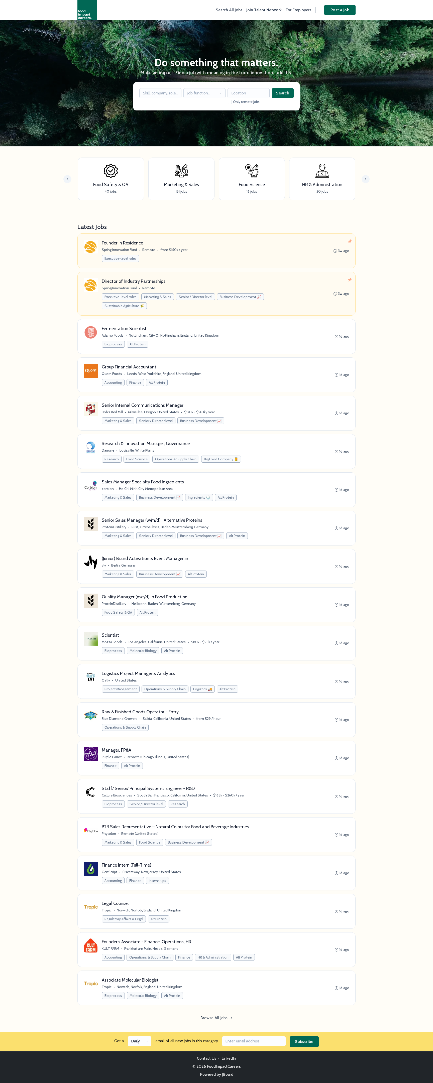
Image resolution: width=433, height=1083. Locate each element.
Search (282, 93)
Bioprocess (113, 344)
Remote (148, 249)
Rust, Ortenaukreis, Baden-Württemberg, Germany (170, 527)
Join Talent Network (264, 10)
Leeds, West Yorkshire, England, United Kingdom (164, 373)
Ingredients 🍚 (199, 497)
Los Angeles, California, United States (157, 642)
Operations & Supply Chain (175, 459)
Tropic (107, 910)
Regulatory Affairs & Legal (123, 919)
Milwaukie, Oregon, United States (153, 412)
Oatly (106, 680)
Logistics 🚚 (202, 689)
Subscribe (304, 1041)
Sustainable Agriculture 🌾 (124, 306)
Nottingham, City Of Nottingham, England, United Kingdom (174, 335)
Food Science (137, 459)
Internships (157, 880)
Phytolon (109, 833)
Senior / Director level (195, 297)
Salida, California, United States (167, 718)
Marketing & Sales (157, 297)
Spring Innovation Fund (119, 249)
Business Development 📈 (240, 297)
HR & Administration (213, 957)
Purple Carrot (112, 757)
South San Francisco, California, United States (172, 795)
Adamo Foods (113, 335)
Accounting (113, 382)
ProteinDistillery (114, 527)
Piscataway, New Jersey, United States (152, 872)
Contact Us (206, 1058)
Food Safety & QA (118, 612)
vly (104, 565)
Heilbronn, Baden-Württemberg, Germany (164, 603)
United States (126, 680)
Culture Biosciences (117, 795)
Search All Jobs (229, 10)
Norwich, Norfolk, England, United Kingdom (149, 910)
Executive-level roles (120, 258)
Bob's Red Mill (112, 412)
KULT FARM (110, 948)
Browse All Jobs (214, 1017)
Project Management (120, 689)
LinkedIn (229, 1058)
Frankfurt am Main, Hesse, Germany (151, 948)
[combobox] (204, 93)
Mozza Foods (112, 642)
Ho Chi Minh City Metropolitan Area (146, 488)
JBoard (227, 1074)
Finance (135, 382)
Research (111, 459)
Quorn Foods (112, 373)
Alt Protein (138, 344)
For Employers (298, 10)
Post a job (340, 10)
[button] (366, 179)
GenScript (109, 872)
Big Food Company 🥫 (221, 459)
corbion (108, 488)
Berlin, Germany (123, 565)
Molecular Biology (143, 650)
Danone (108, 450)
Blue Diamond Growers (119, 718)
